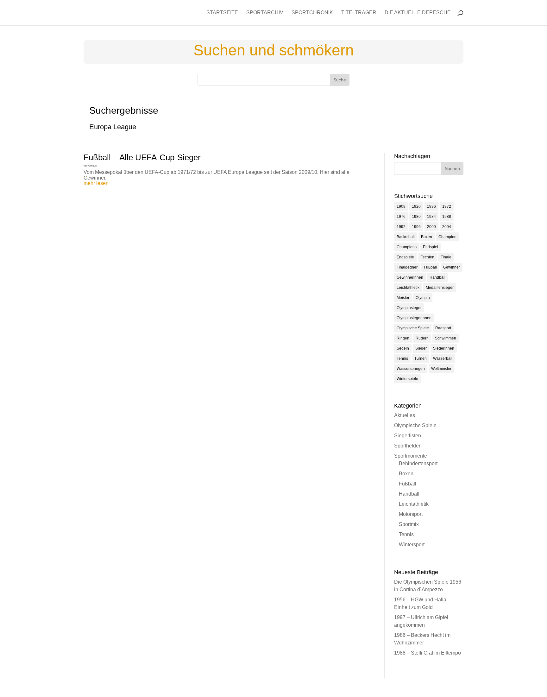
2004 (446, 227)
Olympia (423, 297)
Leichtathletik (408, 287)
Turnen (420, 358)
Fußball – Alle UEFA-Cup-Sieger (142, 157)
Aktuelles (404, 415)
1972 (446, 206)
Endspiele (405, 257)
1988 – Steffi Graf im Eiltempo (427, 653)
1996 (416, 227)
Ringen (403, 338)
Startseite (222, 12)
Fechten (427, 257)
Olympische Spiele (413, 328)
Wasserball (442, 358)
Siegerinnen (443, 348)
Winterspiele (407, 379)
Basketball (406, 237)
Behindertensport (418, 463)
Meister (403, 297)
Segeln (403, 348)
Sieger (421, 348)
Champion (447, 237)
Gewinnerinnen (410, 277)
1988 (446, 216)
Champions (407, 247)
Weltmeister (441, 368)
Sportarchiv (264, 12)
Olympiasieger (409, 308)
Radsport (443, 328)
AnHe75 (92, 165)
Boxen (426, 237)
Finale (446, 257)
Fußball (430, 267)
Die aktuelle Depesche (418, 12)
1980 (416, 216)
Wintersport (411, 544)
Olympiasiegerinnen (414, 318)
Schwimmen (445, 338)
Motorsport (411, 514)
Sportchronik (312, 12)
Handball (437, 277)
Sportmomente (410, 456)
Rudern (422, 338)
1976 (401, 216)
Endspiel (430, 247)
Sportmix (409, 524)
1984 (431, 216)
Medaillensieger (440, 287)
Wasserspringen (411, 368)
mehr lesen (96, 183)
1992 (401, 227)
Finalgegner (407, 267)
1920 (416, 206)
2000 (431, 227)
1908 (401, 206)
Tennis (402, 358)
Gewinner (451, 267)
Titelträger (358, 12)
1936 (431, 206)
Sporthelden (408, 445)
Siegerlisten (407, 435)
